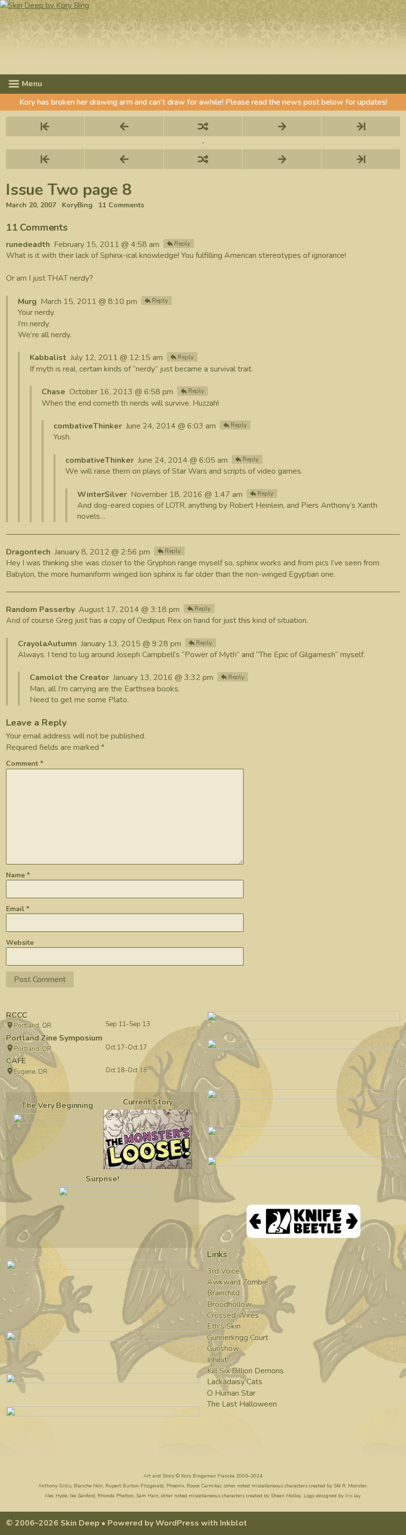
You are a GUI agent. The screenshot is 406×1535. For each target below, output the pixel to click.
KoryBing (77, 205)
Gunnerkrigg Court (237, 1337)
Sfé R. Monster (350, 1485)
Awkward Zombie (237, 1282)
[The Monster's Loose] (147, 1138)
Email (17, 909)
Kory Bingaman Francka (208, 1476)
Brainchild (223, 1293)
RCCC (16, 1015)
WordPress (177, 1523)
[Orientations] (57, 1141)
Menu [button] (31, 83)
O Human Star (231, 1393)
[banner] (202, 37)
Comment (24, 763)
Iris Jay (352, 1495)
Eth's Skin (224, 1326)
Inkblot (233, 1523)
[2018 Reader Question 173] (102, 1214)
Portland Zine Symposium (54, 1038)
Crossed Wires (233, 1315)
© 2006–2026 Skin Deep (53, 1523)
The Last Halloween (242, 1404)
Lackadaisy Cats (234, 1381)
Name (18, 875)
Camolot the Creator (69, 677)
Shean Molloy (286, 1495)
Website (20, 942)
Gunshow (223, 1348)
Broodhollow (229, 1304)
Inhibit (217, 1359)
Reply (182, 243)
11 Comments (121, 205)
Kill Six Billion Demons (245, 1370)
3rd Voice (223, 1271)
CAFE (16, 1060)
